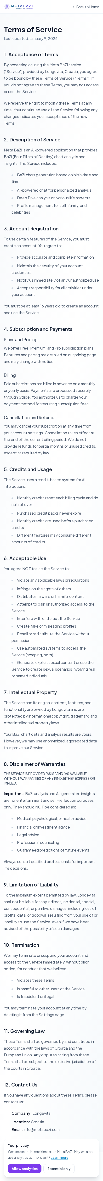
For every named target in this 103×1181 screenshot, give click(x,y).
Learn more (59, 1157)
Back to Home (87, 7)
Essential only (59, 1168)
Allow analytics (25, 1168)
